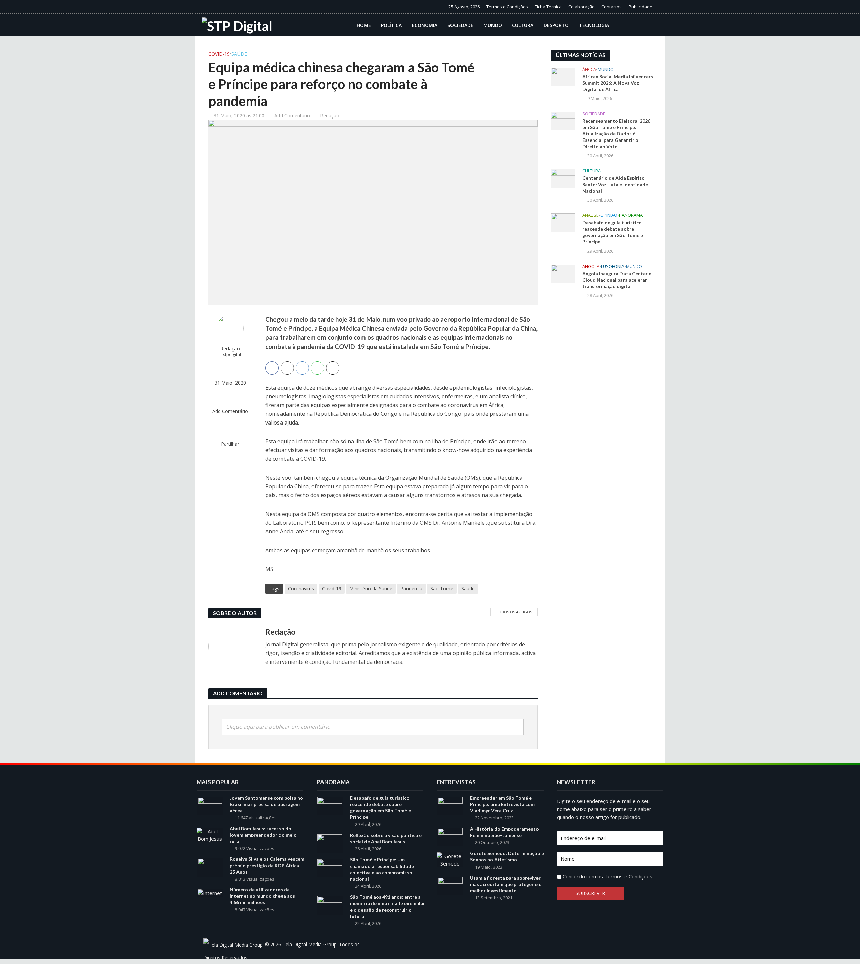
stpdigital (232, 354)
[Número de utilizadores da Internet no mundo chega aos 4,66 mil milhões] (210, 892)
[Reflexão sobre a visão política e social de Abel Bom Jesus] (329, 842)
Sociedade (460, 25)
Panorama (631, 215)
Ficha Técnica (548, 7)
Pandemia (411, 588)
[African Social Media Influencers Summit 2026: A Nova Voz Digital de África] (563, 76)
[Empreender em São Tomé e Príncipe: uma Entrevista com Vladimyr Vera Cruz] (450, 805)
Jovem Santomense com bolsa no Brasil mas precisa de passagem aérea (266, 804)
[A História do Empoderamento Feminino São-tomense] (450, 836)
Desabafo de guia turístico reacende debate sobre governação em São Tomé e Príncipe (612, 231)
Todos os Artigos (514, 611)
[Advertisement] (601, 415)
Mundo (492, 25)
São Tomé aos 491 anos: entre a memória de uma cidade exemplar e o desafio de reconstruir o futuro (387, 906)
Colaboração (581, 7)
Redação (329, 115)
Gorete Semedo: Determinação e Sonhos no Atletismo (507, 856)
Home (364, 25)
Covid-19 (219, 54)
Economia (424, 25)
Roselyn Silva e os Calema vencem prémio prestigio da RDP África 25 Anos (267, 865)
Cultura (522, 25)
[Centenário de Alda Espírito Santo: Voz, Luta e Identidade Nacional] (563, 177)
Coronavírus (301, 588)
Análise (590, 215)
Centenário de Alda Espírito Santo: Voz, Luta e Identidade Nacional (615, 184)
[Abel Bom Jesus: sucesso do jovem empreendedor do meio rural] (210, 834)
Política (391, 25)
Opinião (608, 215)
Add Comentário (292, 115)
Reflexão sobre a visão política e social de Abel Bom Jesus (386, 838)
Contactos (611, 7)
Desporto (556, 25)
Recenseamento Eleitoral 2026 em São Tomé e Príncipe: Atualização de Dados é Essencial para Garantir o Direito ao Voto (616, 133)
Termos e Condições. (628, 876)
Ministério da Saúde (370, 588)
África (589, 69)
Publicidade (640, 7)
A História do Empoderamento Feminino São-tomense (504, 832)
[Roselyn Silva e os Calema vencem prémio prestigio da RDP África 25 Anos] (210, 866)
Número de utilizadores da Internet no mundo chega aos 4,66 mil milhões (262, 896)
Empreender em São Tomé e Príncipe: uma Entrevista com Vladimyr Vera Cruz (502, 804)
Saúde (239, 54)
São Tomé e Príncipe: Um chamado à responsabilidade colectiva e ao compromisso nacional (382, 869)
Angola (590, 266)
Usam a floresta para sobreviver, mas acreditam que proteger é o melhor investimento (506, 884)
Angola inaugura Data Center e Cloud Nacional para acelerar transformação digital (616, 280)
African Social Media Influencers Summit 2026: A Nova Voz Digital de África (617, 83)
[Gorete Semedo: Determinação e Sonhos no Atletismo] (450, 859)
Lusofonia (612, 266)
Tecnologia (594, 25)
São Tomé (441, 588)
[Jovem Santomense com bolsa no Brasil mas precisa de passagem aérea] (210, 805)
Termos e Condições (507, 7)
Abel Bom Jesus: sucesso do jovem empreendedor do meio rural (263, 835)
